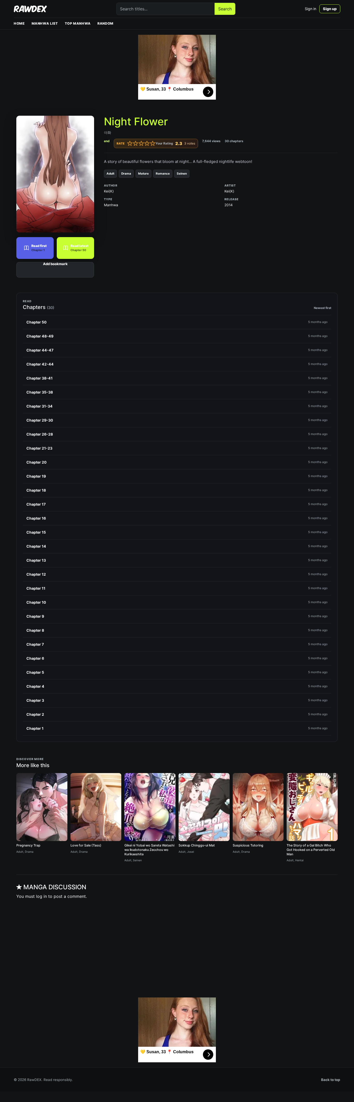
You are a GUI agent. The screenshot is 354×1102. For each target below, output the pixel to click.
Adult (110, 173)
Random (105, 23)
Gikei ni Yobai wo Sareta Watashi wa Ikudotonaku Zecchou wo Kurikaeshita (149, 849)
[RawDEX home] (30, 8)
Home (19, 23)
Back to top (330, 1080)
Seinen (182, 173)
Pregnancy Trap (28, 845)
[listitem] (177, 322)
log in (41, 896)
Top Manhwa (78, 23)
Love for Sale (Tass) (85, 845)
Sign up (330, 8)
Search (225, 8)
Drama (126, 173)
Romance (163, 173)
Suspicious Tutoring (248, 845)
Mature (143, 173)
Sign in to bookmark (55, 269)
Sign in (310, 8)
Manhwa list (45, 23)
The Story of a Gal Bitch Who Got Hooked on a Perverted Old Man (311, 849)
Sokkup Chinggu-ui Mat (197, 845)
